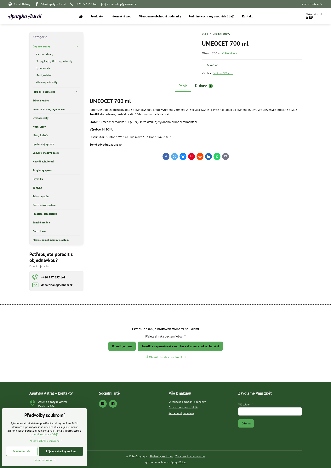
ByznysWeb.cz (178, 462)
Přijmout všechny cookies (61, 451)
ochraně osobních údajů (44, 434)
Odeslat (246, 423)
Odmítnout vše (21, 451)
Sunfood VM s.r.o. (223, 73)
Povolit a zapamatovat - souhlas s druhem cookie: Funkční (180, 346)
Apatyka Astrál (24, 16)
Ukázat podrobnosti (44, 460)
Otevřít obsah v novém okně (167, 357)
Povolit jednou (122, 346)
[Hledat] (289, 16)
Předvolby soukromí (161, 456)
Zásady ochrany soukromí (190, 456)
